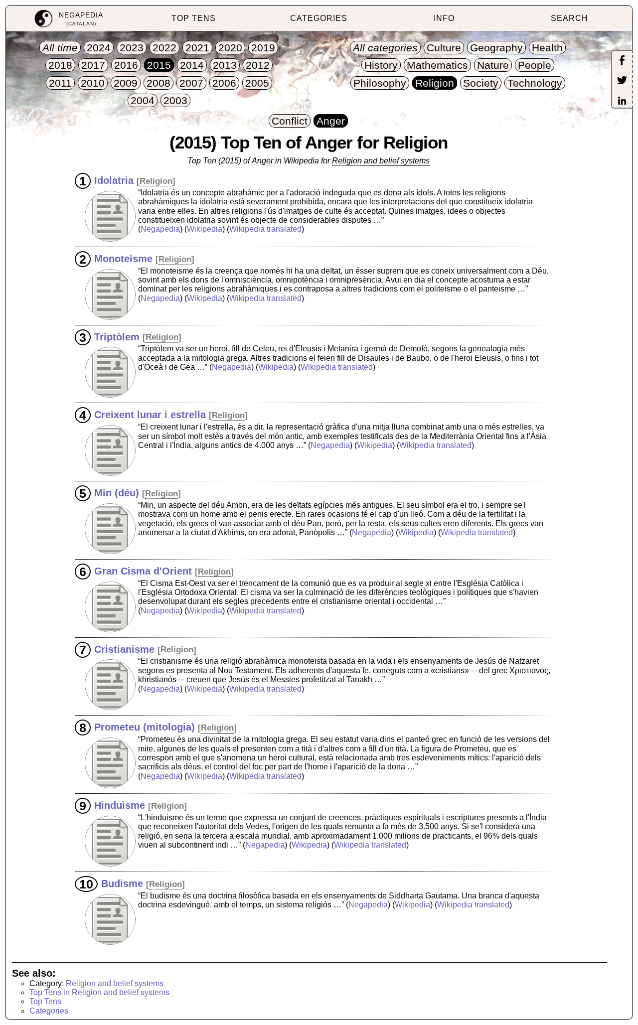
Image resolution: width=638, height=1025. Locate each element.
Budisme (122, 883)
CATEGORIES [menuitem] (318, 18)
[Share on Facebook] (622, 61)
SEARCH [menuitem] (569, 18)
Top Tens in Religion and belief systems (99, 992)
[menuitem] (68, 18)
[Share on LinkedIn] (622, 102)
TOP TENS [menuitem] (193, 18)
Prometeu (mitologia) (144, 727)
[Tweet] (622, 81)
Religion (156, 181)
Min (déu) (116, 492)
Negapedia (160, 229)
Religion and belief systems (381, 160)
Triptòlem (117, 336)
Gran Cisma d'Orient (143, 571)
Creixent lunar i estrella (150, 414)
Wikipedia (204, 229)
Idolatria (114, 180)
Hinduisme (119, 805)
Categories (48, 1011)
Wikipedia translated (265, 229)
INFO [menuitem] (444, 18)
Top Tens (45, 1001)
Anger (262, 160)
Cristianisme (124, 648)
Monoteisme (123, 258)
